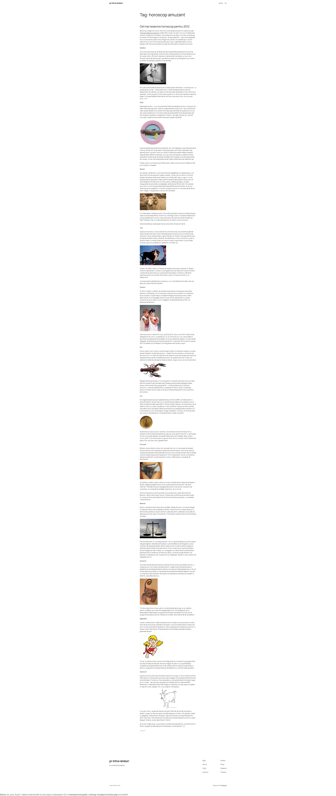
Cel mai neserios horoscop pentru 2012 (164, 26)
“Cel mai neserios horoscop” (149, 33)
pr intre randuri (116, 3)
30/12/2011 (142, 731)
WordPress (224, 785)
